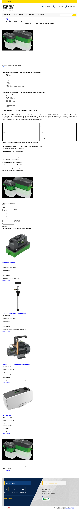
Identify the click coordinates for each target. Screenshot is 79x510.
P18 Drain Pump (6, 415)
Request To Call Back (6, 470)
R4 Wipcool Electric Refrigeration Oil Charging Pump (16, 364)
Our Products (30, 14)
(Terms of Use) (72, 507)
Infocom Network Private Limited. (69, 508)
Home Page (7, 14)
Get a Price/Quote (6, 280)
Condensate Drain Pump (8, 262)
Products (7, 19)
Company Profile (18, 14)
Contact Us (41, 14)
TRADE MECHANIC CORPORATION (9, 8)
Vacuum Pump (9, 20)
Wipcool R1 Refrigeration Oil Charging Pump (14, 313)
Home (7, 18)
